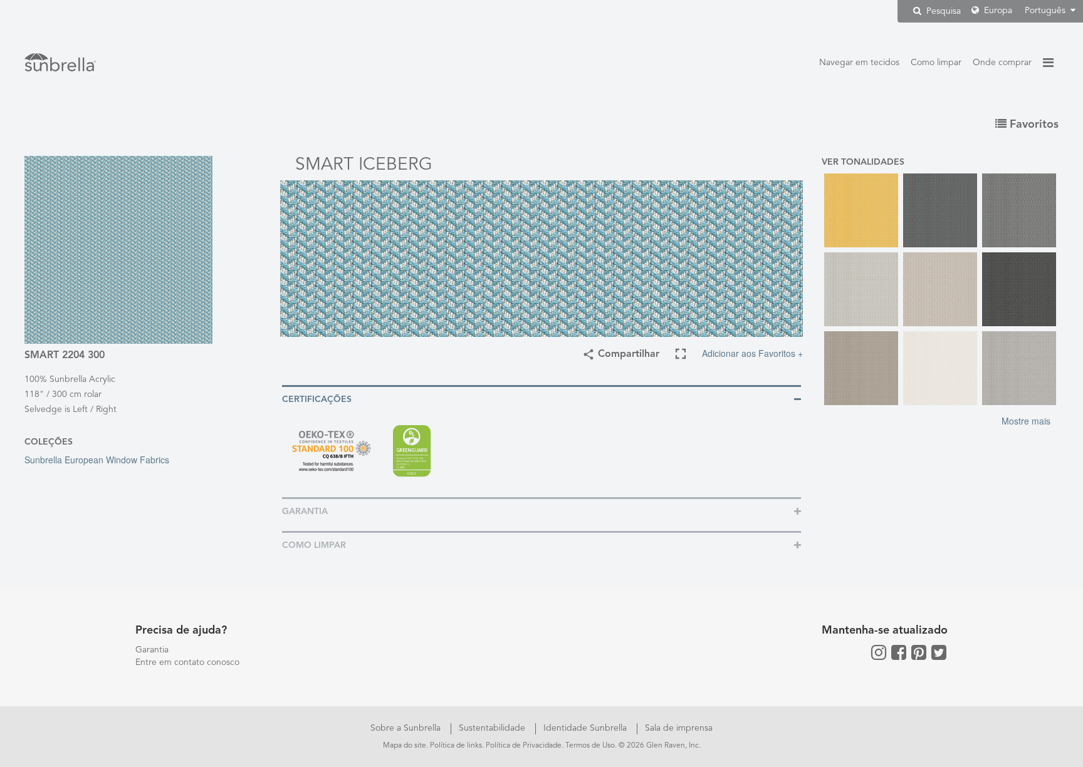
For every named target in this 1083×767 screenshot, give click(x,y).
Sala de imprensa (679, 728)
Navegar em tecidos (859, 62)
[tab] (541, 398)
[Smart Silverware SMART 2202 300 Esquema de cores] (1019, 368)
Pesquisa (942, 11)
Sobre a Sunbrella (406, 728)
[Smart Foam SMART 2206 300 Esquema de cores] (861, 289)
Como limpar (936, 62)
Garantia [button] (305, 511)
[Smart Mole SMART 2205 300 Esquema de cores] (861, 368)
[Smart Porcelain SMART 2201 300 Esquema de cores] (940, 368)
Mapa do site (404, 745)
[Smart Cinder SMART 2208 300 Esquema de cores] (1019, 210)
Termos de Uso (590, 745)
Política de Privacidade (524, 745)
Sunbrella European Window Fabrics (96, 459)
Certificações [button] (317, 399)
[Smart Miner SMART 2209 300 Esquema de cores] (1019, 289)
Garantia (152, 650)
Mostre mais (1026, 420)
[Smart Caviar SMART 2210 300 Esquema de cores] (940, 210)
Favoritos (1033, 124)
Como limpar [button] (314, 545)
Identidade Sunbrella (586, 728)
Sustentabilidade (493, 728)
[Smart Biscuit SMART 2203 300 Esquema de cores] (861, 210)
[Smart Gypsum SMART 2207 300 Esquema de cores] (940, 289)
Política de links (456, 745)
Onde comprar (1002, 62)
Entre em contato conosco (187, 662)
